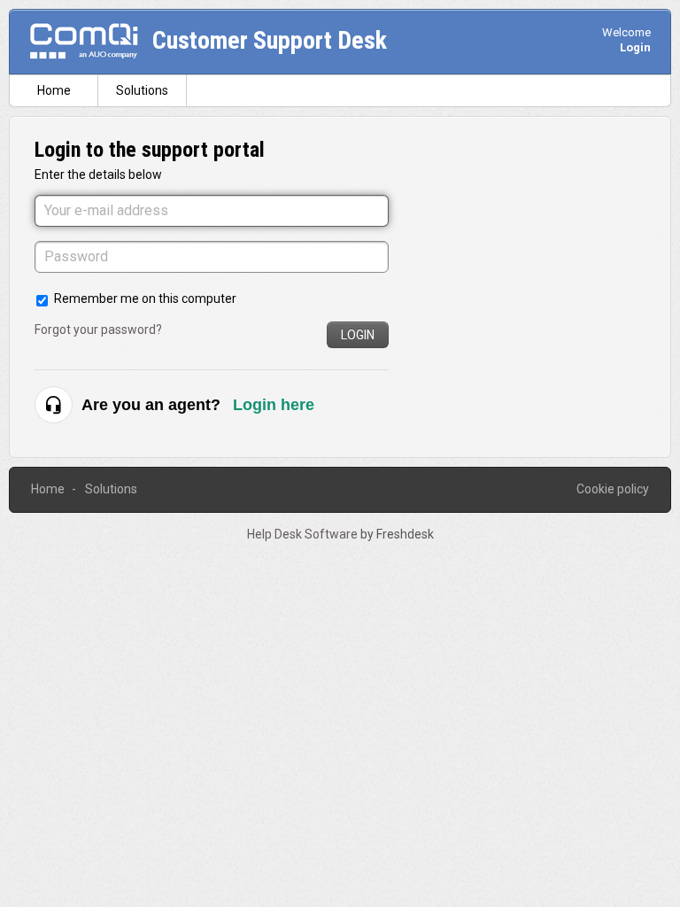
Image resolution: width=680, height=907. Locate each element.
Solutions (142, 90)
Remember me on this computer (145, 298)
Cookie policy (612, 489)
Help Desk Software (303, 534)
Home (54, 90)
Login (358, 335)
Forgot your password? (98, 329)
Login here (273, 405)
